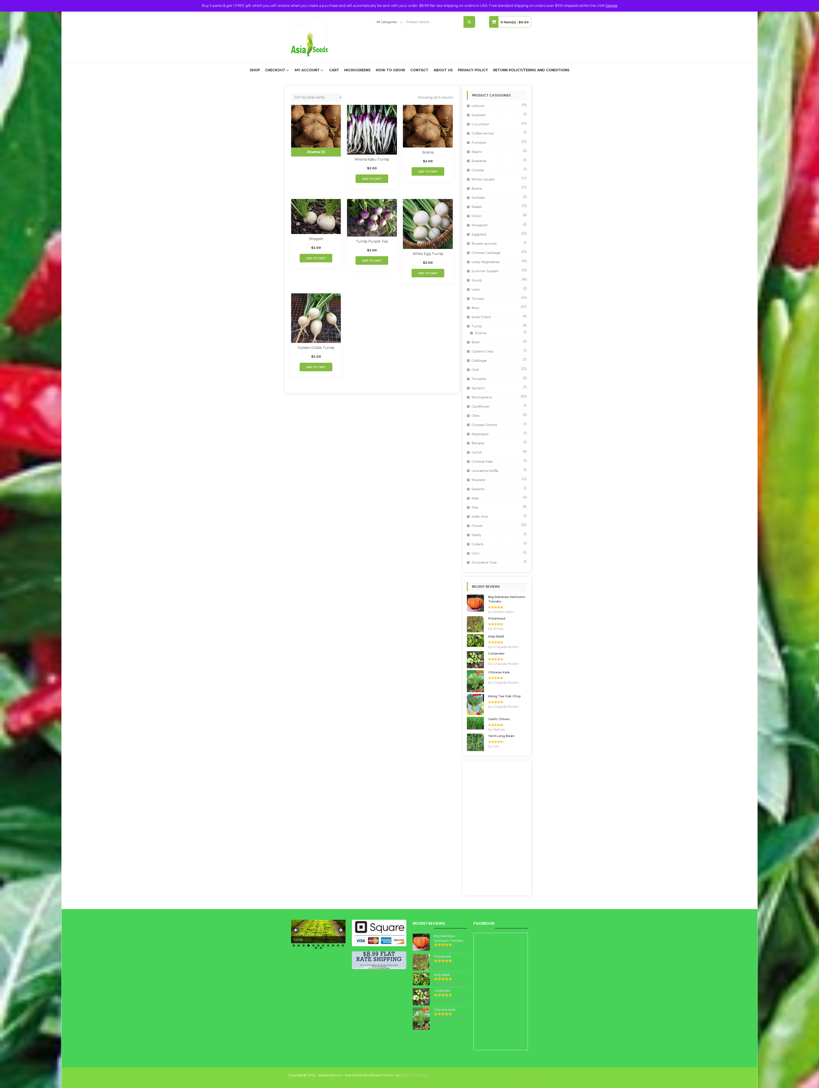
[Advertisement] (497, 828)
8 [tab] (328, 945)
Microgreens (357, 70)
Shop (255, 70)
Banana (478, 443)
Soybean (479, 115)
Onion (476, 216)
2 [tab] (299, 945)
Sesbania (479, 161)
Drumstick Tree (484, 562)
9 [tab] (333, 945)
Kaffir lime (480, 517)
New (475, 308)
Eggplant (479, 234)
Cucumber (480, 124)
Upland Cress (482, 351)
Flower (477, 526)
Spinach (478, 388)
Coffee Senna (483, 133)
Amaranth (480, 225)
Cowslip (478, 170)
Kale (475, 498)
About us (443, 70)
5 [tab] (313, 945)
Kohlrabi (478, 198)
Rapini (477, 152)
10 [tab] (338, 945)
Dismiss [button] (611, 6)
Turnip (477, 326)
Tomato (478, 299)
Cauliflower (481, 406)
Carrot (477, 452)
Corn (475, 553)
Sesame (478, 489)
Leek (476, 289)
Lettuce (478, 106)
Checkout (275, 70)
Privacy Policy (473, 70)
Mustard (478, 480)
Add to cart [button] (372, 178)
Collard (477, 544)
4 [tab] (308, 945)
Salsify (476, 535)
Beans (477, 188)
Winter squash (483, 179)
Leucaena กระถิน (485, 471)
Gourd (477, 280)
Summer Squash (485, 271)
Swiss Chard (481, 317)
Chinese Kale (482, 461)
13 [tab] (321, 948)
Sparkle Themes (413, 1075)
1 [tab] (294, 945)
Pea (475, 507)
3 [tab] (303, 945)
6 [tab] (318, 945)
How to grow (390, 70)
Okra (475, 416)
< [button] (296, 930)
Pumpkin (479, 142)
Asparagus (480, 434)
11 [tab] (343, 945)
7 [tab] (323, 945)
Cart (334, 70)
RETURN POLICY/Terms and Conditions (531, 70)
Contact (419, 70)
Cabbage (479, 360)
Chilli (475, 370)
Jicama (480, 333)
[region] (318, 931)
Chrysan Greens (484, 425)
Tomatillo (479, 379)
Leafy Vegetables (486, 262)
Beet (476, 342)
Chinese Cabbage (486, 253)
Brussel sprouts (484, 243)
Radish (477, 207)
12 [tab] (316, 948)
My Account (307, 70)
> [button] (340, 930)
